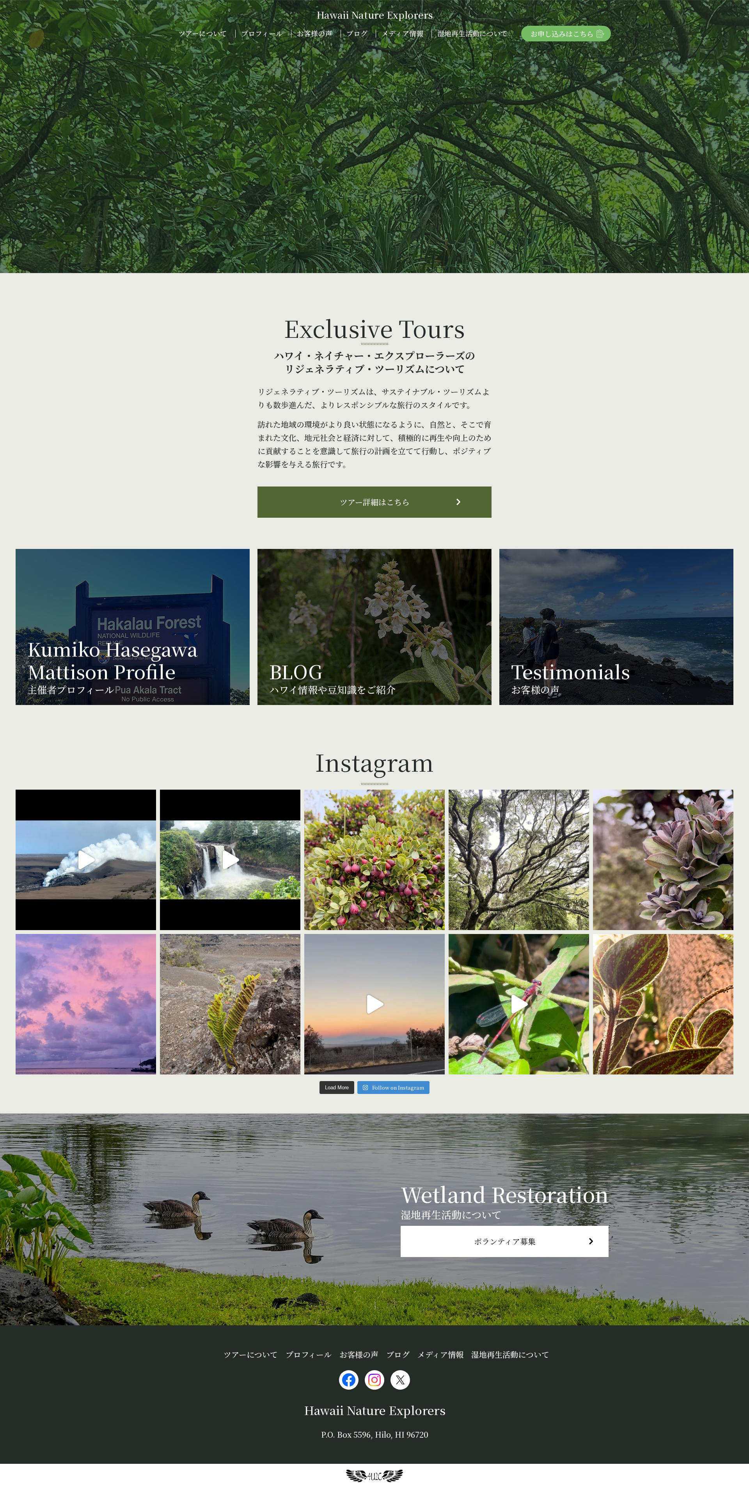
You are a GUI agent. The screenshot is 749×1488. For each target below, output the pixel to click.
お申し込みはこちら (562, 33)
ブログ (356, 33)
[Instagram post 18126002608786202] (663, 860)
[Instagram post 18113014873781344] (230, 860)
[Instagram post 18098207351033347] (86, 860)
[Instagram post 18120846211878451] (86, 1004)
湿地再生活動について (472, 33)
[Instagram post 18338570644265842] (663, 1004)
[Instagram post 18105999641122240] (230, 1004)
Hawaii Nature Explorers (374, 14)
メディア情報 (402, 33)
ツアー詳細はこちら (375, 502)
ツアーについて (202, 33)
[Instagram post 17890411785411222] (519, 1004)
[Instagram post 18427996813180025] (374, 1004)
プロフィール (262, 33)
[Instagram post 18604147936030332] (519, 860)
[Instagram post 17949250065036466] (374, 860)
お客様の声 (314, 33)
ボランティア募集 (505, 1241)
